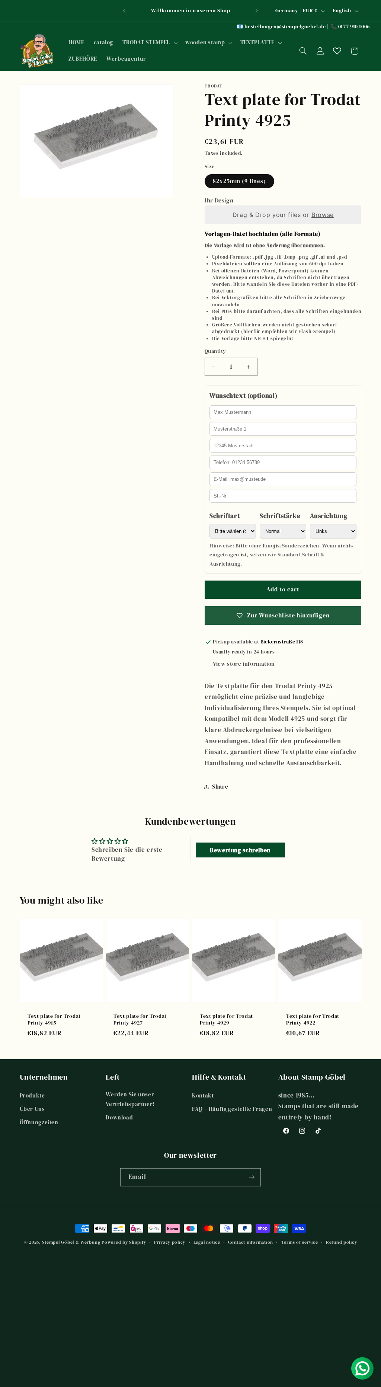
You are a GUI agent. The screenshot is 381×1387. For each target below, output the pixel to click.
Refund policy (341, 1242)
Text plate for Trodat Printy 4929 (226, 1019)
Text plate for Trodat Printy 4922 (312, 1019)
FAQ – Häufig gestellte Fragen (232, 1109)
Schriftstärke (280, 516)
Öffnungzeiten (39, 1122)
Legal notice (206, 1242)
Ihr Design (219, 200)
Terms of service (299, 1242)
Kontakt (203, 1095)
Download (119, 1117)
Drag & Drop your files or (283, 214)
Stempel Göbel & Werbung (71, 1242)
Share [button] (220, 786)
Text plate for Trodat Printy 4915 (54, 1019)
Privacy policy (169, 1242)
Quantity (215, 351)
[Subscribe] (251, 1177)
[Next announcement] (257, 10)
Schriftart (224, 516)
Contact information (250, 1242)
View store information (244, 664)
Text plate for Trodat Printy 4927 (140, 1019)
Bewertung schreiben (240, 850)
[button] (149, 43)
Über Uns (32, 1109)
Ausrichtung (328, 516)
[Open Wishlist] (337, 51)
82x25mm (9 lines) (239, 181)
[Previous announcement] (124, 10)
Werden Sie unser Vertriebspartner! (130, 1099)
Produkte (32, 1095)
